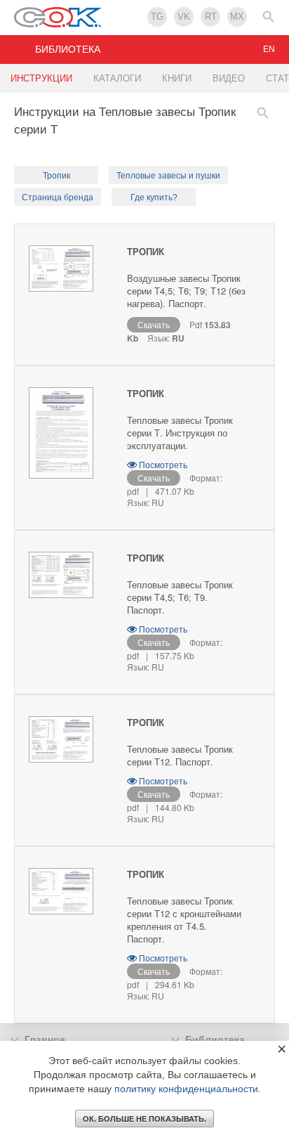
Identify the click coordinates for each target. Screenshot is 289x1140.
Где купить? (153, 197)
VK (183, 16)
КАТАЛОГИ (117, 78)
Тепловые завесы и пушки (168, 176)
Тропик (56, 176)
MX (237, 16)
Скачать (153, 324)
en (269, 49)
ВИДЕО (229, 78)
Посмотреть (162, 464)
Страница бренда (57, 197)
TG (157, 16)
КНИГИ (176, 78)
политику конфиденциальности (186, 1088)
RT (211, 16)
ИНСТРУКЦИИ (41, 78)
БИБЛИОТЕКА (67, 49)
